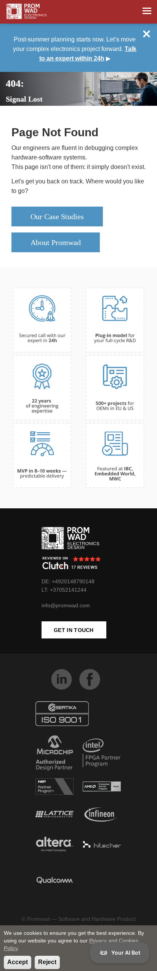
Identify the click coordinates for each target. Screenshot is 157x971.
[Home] (26, 11)
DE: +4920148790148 (68, 581)
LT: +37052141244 (64, 590)
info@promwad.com (66, 605)
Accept (17, 962)
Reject (47, 962)
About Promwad (55, 242)
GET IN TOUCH (74, 630)
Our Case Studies (57, 216)
